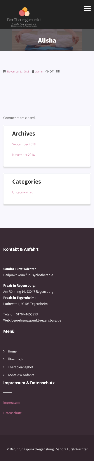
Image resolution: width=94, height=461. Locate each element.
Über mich (15, 359)
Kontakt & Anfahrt (21, 375)
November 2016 (23, 154)
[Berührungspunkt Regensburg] (24, 17)
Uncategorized (22, 192)
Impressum (11, 402)
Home (12, 351)
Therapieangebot (20, 367)
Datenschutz (12, 413)
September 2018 (24, 144)
